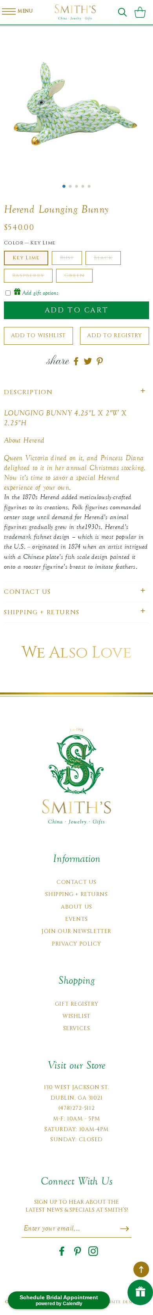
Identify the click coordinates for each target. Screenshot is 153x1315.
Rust (67, 257)
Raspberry (28, 275)
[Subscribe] (124, 1228)
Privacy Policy (76, 944)
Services (76, 1028)
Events (76, 919)
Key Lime (26, 257)
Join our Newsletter (76, 931)
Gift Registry (76, 1004)
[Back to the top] (141, 1269)
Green (74, 275)
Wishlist (76, 1016)
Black (103, 257)
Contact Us (76, 882)
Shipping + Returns (76, 894)
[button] (122, 12)
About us (76, 907)
